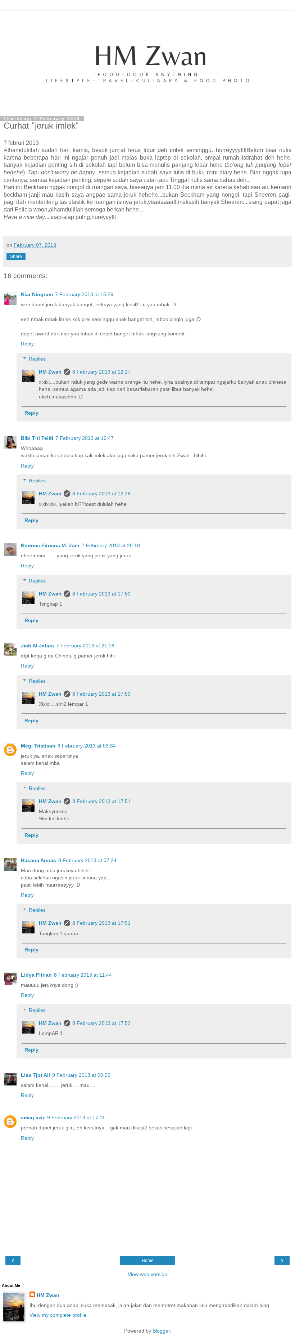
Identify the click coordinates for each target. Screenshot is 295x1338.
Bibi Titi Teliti (37, 438)
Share (16, 256)
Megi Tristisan (38, 746)
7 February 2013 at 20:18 (111, 545)
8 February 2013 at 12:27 (101, 372)
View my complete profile (58, 1315)
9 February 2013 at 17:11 (76, 1117)
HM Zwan (50, 372)
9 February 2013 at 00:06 (81, 1075)
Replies (37, 359)
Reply (27, 344)
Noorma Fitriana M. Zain (50, 545)
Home (148, 1260)
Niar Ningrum (37, 294)
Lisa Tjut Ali (35, 1075)
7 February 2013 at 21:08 (85, 645)
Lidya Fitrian (36, 975)
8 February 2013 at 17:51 (101, 801)
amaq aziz (33, 1117)
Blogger (161, 1331)
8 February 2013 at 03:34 (87, 746)
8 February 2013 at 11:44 (83, 975)
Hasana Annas (38, 860)
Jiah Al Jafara (37, 645)
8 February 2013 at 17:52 (101, 1023)
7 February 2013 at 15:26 (84, 294)
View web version (147, 1274)
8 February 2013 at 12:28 (101, 493)
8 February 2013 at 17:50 (101, 594)
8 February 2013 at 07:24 (87, 860)
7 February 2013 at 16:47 (84, 438)
